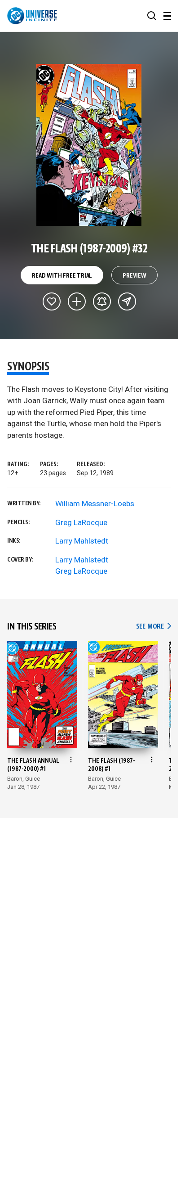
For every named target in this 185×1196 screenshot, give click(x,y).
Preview (134, 276)
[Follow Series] (102, 301)
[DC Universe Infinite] (32, 16)
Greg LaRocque (81, 522)
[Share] (127, 301)
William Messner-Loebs (94, 503)
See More (153, 626)
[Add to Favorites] (52, 301)
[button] (151, 15)
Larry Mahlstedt (81, 540)
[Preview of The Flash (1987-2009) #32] (89, 145)
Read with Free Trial (62, 276)
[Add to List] (77, 301)
